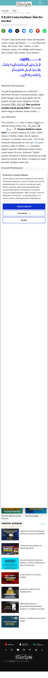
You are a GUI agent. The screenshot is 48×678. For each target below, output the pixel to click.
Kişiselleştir (22, 213)
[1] (39, 111)
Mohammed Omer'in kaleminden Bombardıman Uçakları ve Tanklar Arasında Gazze (32, 613)
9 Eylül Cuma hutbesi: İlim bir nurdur (16, 13)
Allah (18, 145)
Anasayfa (5, 10)
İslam (15, 10)
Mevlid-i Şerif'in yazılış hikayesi (10, 523)
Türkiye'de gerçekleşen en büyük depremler (31, 553)
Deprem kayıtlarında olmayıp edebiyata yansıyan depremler (33, 538)
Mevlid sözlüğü (31, 522)
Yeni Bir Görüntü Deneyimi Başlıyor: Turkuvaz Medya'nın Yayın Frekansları (32, 569)
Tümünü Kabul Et (24, 206)
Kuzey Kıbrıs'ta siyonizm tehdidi (30, 582)
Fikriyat (12, 668)
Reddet (24, 220)
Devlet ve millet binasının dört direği (33, 626)
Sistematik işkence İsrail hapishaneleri (30, 597)
